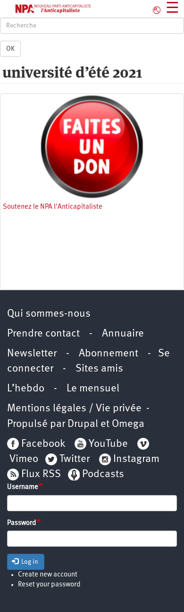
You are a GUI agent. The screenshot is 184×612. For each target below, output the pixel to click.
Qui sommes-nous (49, 314)
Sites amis (99, 369)
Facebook (42, 444)
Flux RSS (41, 474)
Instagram (136, 459)
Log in (29, 562)
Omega (128, 424)
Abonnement (108, 353)
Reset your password (49, 584)
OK (10, 48)
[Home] (46, 9)
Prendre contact (43, 333)
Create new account (47, 574)
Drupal (82, 424)
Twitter (74, 459)
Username (22, 487)
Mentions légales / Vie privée (74, 408)
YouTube (107, 444)
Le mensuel (93, 388)
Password (21, 523)
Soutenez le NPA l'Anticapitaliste (52, 207)
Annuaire (123, 333)
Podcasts (103, 474)
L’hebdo (25, 388)
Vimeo (23, 459)
